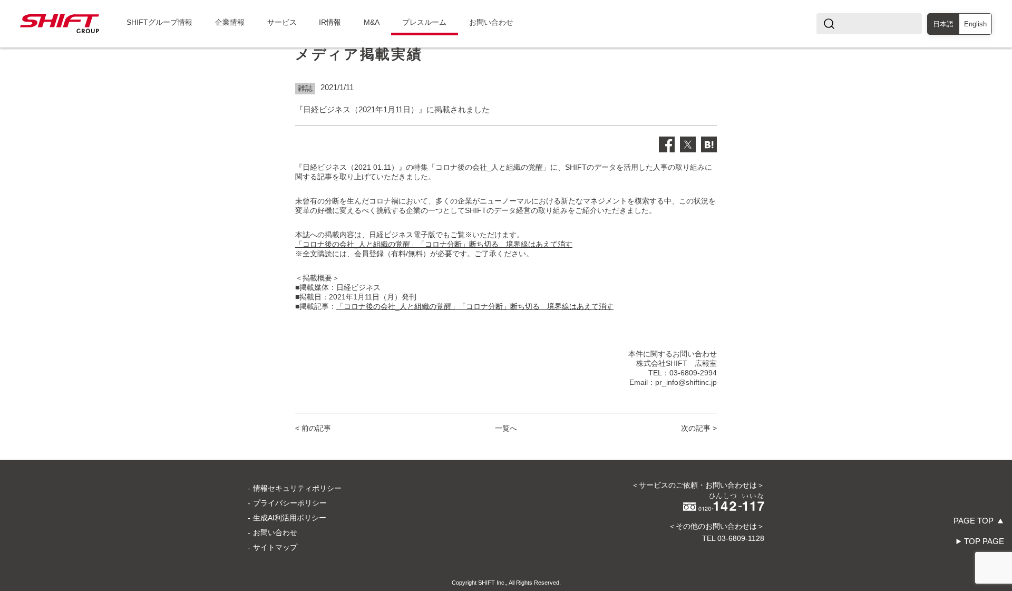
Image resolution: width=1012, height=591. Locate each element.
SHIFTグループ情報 (159, 22)
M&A (372, 22)
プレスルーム (424, 22)
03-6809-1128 (740, 538)
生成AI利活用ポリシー (289, 518)
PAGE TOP (973, 520)
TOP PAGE (984, 541)
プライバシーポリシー (290, 503)
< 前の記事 (313, 428)
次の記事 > (699, 428)
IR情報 (330, 22)
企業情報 (230, 22)
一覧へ (506, 428)
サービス (282, 22)
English (975, 24)
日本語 (943, 24)
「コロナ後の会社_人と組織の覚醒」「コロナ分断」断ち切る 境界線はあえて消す (433, 244)
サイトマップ (275, 547)
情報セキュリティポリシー (297, 488)
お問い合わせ (491, 22)
